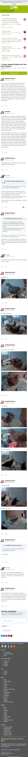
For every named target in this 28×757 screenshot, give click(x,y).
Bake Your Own (7, 735)
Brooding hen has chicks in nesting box (11, 55)
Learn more (23, 2)
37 (16, 22)
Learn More (7, 746)
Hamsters (6, 694)
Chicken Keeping (8, 727)
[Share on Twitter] (2, 636)
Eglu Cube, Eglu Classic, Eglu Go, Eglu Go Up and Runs (12, 40)
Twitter (5, 646)
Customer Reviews (8, 654)
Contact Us (6, 661)
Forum (5, 671)
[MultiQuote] (2, 106)
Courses (3, 724)
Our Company (7, 652)
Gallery (5, 672)
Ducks (5, 687)
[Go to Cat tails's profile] (2, 176)
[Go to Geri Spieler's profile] (25, 19)
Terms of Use (4, 749)
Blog (5, 674)
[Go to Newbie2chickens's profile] (2, 79)
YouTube (11, 646)
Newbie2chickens (20, 181)
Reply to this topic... (8, 620)
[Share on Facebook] (4, 636)
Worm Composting (8, 702)
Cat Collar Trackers (6, 31)
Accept (14, 4)
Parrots (6, 697)
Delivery (6, 664)
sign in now (7, 614)
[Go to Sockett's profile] (25, 47)
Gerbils (5, 690)
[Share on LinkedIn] (9, 636)
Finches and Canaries (9, 689)
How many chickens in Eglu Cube (9, 38)
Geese (5, 715)
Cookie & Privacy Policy (14, 749)
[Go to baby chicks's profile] (25, 56)
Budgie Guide (7, 681)
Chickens (6, 684)
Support (6, 662)
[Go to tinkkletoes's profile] (25, 32)
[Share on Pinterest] (11, 636)
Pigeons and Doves (8, 720)
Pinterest (14, 646)
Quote (6, 105)
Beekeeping (7, 730)
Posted (9, 80)
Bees (5, 679)
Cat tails (17, 218)
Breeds (2, 705)
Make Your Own (8, 733)
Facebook (8, 646)
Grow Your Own (8, 731)
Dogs (5, 686)
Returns (6, 665)
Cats (20, 32)
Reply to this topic (14, 73)
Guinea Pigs (7, 692)
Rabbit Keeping (7, 728)
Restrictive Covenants (7, 47)
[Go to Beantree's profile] (2, 112)
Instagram (2, 646)
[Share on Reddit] (7, 636)
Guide (2, 677)
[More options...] (25, 79)
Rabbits (6, 700)
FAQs (5, 655)
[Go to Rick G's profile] (25, 39)
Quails (5, 698)
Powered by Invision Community (14, 756)
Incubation (6, 695)
